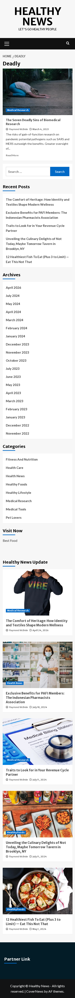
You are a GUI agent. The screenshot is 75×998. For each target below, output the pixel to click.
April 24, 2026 (40, 630)
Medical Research (18, 110)
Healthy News (37, 16)
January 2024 (15, 336)
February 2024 (16, 328)
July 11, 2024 (39, 779)
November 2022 (17, 433)
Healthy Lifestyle (18, 492)
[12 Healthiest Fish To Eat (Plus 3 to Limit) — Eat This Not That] (37, 891)
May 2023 (13, 385)
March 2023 (14, 401)
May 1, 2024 (39, 929)
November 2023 (17, 352)
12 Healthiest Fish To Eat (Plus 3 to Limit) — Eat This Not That (37, 259)
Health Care (14, 468)
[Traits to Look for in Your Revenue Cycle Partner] (37, 741)
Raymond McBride (18, 129)
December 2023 (17, 344)
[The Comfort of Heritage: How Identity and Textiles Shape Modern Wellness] (37, 592)
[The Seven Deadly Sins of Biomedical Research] (37, 92)
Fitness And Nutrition (22, 459)
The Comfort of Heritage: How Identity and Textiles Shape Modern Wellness (37, 202)
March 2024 (14, 320)
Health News (15, 476)
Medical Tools (16, 509)
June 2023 (13, 377)
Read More (12, 155)
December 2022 (17, 425)
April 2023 (13, 393)
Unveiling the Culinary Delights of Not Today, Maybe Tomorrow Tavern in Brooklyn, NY (34, 244)
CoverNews (34, 991)
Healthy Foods (16, 484)
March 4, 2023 (40, 129)
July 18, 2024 (39, 707)
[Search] (67, 43)
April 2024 (13, 312)
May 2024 (13, 304)
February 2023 (16, 409)
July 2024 (13, 295)
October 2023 (16, 360)
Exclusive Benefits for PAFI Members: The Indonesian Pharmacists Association (36, 215)
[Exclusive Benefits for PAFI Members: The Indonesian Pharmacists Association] (37, 665)
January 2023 (15, 417)
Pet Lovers (13, 517)
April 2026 (13, 287)
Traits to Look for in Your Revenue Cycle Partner (35, 228)
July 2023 (13, 368)
